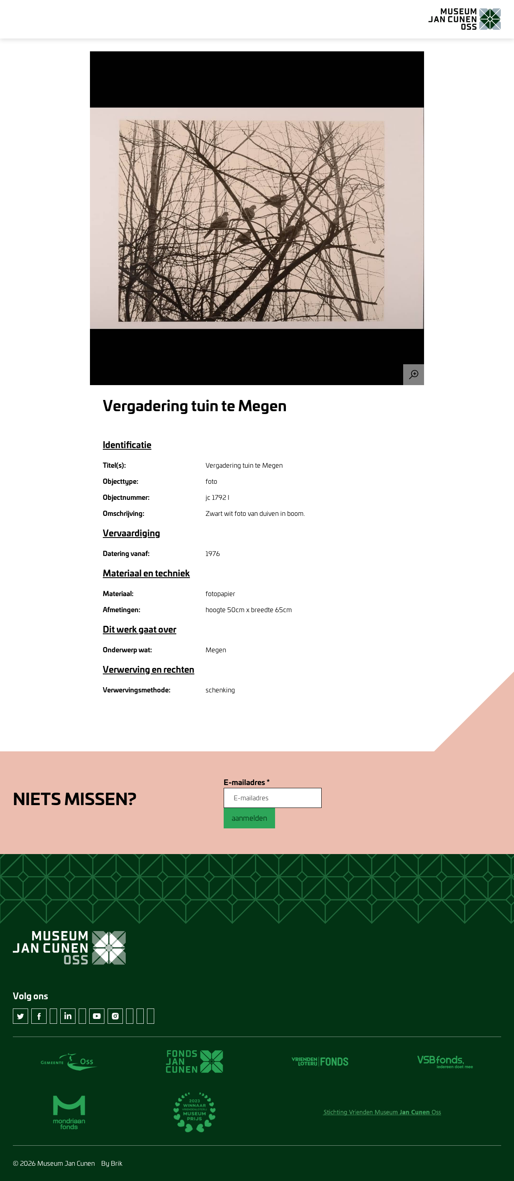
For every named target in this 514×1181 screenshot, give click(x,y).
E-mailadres (247, 782)
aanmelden (249, 818)
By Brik (111, 1163)
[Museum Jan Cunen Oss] (464, 19)
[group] (257, 218)
